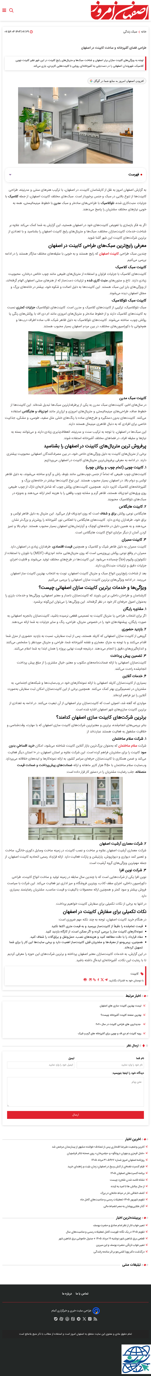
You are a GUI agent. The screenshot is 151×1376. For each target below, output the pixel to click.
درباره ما (67, 1293)
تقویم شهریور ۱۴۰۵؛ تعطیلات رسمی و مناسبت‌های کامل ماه (112, 1199)
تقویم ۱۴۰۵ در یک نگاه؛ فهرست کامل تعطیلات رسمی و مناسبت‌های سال (105, 1232)
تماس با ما (82, 1293)
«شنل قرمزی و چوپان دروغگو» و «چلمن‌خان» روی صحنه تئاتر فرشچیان (106, 1153)
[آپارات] (61, 1320)
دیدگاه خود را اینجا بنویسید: (128, 1073)
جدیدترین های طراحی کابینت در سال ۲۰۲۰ (118, 1024)
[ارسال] (90, 980)
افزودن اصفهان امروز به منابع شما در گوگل (119, 81)
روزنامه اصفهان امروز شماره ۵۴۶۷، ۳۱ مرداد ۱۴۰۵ (118, 1160)
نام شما (140, 1058)
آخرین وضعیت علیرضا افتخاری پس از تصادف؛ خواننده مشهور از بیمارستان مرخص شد (98, 1147)
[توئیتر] (102, 980)
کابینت (135, 973)
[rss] (95, 1320)
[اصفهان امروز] (119, 10)
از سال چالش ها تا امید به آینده (128, 1186)
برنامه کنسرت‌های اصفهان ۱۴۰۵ (127, 1173)
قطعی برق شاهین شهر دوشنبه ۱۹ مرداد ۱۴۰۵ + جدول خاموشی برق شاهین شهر (102, 1238)
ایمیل (71, 1058)
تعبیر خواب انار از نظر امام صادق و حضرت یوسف (119, 1225)
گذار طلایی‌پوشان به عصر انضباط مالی (124, 1206)
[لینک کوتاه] (94, 980)
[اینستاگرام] (90, 1320)
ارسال (75, 1115)
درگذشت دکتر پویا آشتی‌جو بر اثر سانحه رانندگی (119, 1252)
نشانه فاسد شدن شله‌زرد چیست (127, 1180)
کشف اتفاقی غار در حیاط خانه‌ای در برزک (122, 1193)
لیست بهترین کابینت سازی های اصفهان (120, 1006)
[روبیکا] (67, 1320)
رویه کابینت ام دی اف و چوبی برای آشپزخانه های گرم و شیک (109, 1033)
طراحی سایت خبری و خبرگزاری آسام (71, 1310)
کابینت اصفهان (109, 254)
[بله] (56, 1320)
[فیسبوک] (98, 980)
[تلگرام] (106, 980)
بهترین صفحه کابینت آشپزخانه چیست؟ (121, 1015)
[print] (85, 980)
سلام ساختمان (127, 746)
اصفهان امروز (77, 1334)
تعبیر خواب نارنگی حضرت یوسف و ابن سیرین (120, 1245)
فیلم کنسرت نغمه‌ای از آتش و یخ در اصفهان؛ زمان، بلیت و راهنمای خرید (106, 1166)
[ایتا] (73, 1320)
